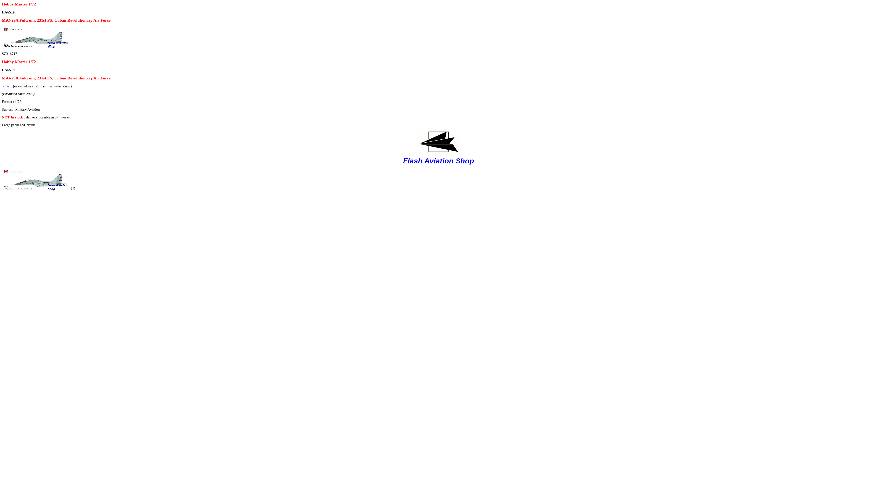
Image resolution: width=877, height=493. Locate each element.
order (5, 86)
